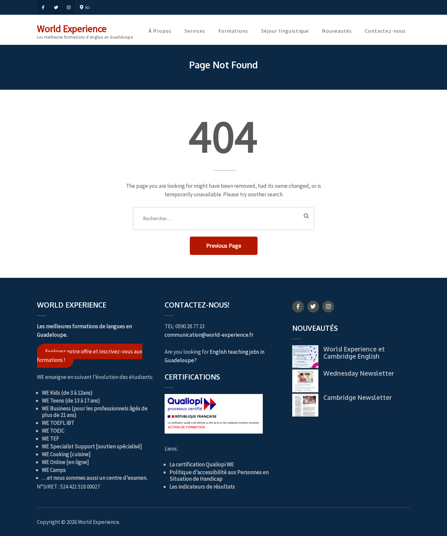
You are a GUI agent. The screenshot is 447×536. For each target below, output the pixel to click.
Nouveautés (337, 30)
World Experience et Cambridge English (354, 352)
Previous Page (223, 245)
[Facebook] (298, 307)
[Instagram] (328, 307)
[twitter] (56, 7)
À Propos (160, 30)
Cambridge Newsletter (357, 397)
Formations (233, 30)
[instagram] (69, 7)
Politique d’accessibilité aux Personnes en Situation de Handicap (219, 475)
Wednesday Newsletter (358, 373)
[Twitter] (313, 307)
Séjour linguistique (285, 30)
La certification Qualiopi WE (202, 464)
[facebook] (43, 7)
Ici (86, 7)
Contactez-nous (385, 30)
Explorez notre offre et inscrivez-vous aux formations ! (89, 356)
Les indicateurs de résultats (202, 486)
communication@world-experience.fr (209, 334)
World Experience (72, 28)
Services (195, 30)
